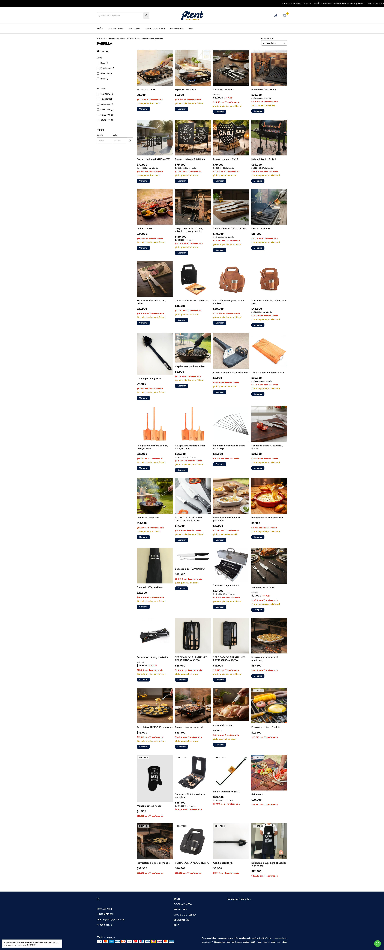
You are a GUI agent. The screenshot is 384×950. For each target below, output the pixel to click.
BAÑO (100, 28)
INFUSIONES (134, 28)
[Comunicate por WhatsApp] (377, 943)
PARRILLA (131, 38)
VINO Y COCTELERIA (155, 28)
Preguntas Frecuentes (238, 899)
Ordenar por (267, 38)
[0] (284, 15)
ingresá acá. (254, 938)
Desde (100, 135)
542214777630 (104, 909)
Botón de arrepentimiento (274, 938)
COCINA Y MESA (116, 28)
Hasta (114, 135)
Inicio (99, 38)
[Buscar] (146, 15)
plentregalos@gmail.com (110, 919)
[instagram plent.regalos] (98, 899)
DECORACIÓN (176, 28)
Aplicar (130, 140)
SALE (191, 28)
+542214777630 (105, 914)
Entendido (31, 945)
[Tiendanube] (213, 942)
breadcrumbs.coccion (114, 38)
